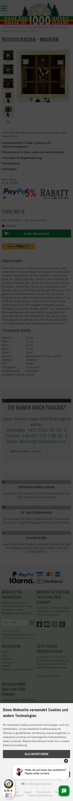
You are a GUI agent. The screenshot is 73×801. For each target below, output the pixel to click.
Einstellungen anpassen (38, 783)
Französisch (43, 792)
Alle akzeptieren (36, 754)
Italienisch (17, 795)
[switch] (8, 795)
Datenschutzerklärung (40, 795)
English (28, 792)
